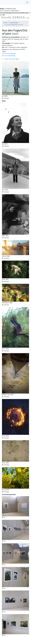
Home (5, 22)
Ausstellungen (13, 22)
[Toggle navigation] (27, 2)
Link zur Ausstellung (8, 55)
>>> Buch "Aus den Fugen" (10, 59)
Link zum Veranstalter (9, 53)
